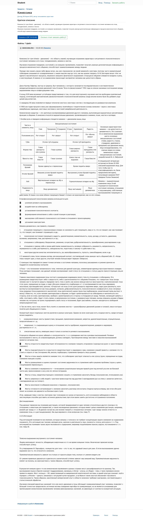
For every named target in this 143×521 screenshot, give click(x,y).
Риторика (29, 9)
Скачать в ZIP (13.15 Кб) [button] (28, 37)
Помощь (107, 3)
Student (30, 515)
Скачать (47, 48)
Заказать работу (118, 3)
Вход (100, 3)
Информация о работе (30, 504)
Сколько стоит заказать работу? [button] (53, 37)
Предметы (21, 9)
